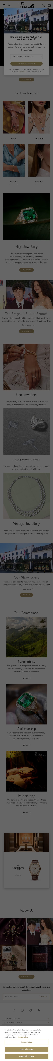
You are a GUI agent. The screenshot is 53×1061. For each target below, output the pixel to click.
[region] (26, 1043)
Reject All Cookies (26, 1049)
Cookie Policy (23, 1037)
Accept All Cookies (26, 1056)
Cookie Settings (26, 1042)
